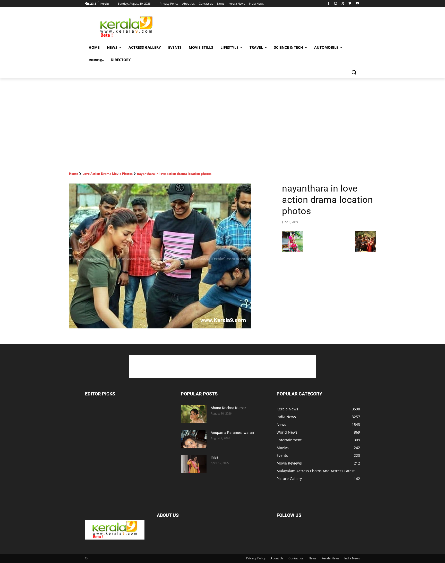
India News (352, 558)
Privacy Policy (256, 558)
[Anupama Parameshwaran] (194, 439)
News (312, 558)
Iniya (214, 457)
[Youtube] (357, 4)
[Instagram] (336, 4)
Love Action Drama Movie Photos (107, 173)
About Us (277, 558)
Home (73, 173)
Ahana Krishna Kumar (228, 408)
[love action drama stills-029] (292, 250)
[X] (343, 4)
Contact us (296, 558)
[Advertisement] (261, 26)
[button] (354, 72)
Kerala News (330, 558)
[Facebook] (328, 4)
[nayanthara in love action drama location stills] (365, 250)
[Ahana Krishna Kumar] (194, 414)
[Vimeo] (350, 4)
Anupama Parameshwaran (232, 432)
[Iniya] (194, 464)
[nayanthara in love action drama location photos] (169, 255)
